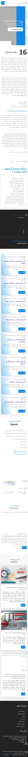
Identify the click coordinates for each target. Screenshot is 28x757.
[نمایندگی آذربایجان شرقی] (5, 481)
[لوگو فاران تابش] (22, 3)
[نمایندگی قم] (10, 482)
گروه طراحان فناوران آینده (9, 752)
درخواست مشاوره (21, 723)
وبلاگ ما (23, 716)
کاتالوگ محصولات (21, 713)
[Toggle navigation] (3, 3)
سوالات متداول (22, 721)
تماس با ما (23, 718)
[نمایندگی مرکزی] (8, 482)
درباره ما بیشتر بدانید (16, 29)
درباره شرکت (22, 711)
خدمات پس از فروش (20, 726)
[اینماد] (14, 744)
